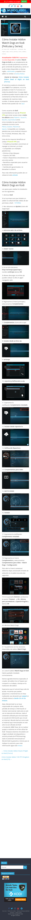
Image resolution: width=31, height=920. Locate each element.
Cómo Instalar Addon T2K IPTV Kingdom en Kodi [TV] (15, 758)
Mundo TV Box (18, 912)
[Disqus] (15, 780)
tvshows (4, 54)
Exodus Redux (20, 74)
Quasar (9, 127)
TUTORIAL (17, 203)
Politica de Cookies (12, 911)
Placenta (16, 127)
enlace (20, 746)
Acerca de (4, 911)
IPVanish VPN (11, 142)
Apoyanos (12, 912)
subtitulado (11, 71)
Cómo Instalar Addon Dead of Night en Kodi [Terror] (16, 79)
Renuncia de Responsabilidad (23, 911)
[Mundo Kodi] (2, 16)
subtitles (24, 51)
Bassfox (4, 120)
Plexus (4, 127)
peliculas (16, 51)
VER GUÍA (24, 1)
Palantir (17, 117)
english (3, 51)
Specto (4, 129)
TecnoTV (23, 117)
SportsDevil (12, 120)
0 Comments (20, 49)
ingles (7, 51)
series (19, 51)
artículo (15, 175)
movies (11, 51)
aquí (22, 104)
